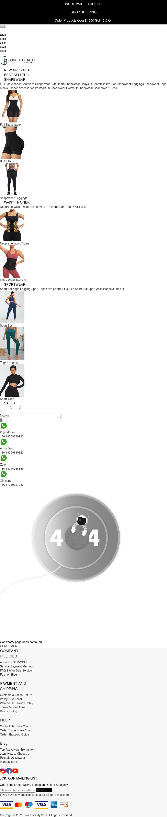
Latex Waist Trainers (44, 207)
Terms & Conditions (12, 707)
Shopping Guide (18, 734)
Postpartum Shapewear (50, 88)
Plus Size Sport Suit (75, 289)
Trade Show (16, 730)
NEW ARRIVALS (16, 70)
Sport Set (6, 289)
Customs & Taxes (11, 695)
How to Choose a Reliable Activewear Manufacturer (15, 757)
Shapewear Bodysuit (78, 84)
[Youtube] (15, 771)
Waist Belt (79, 207)
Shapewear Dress (105, 88)
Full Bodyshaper (10, 84)
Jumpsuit (118, 289)
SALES (9, 403)
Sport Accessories (100, 289)
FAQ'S (4, 670)
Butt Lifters (58, 84)
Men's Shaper (9, 88)
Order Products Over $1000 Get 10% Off (83, 20)
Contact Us (7, 726)
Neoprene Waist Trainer (15, 207)
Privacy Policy (24, 703)
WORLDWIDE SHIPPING (83, 4)
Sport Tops (38, 289)
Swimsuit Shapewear (79, 88)
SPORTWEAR (14, 284)
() (11, 407)
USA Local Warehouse (11, 701)
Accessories (26, 88)
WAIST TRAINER (17, 202)
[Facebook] (9, 771)
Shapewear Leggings (130, 84)
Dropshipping (8, 711)
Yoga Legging (22, 289)
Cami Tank (65, 207)
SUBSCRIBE (44, 790)
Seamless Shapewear (36, 84)
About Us (6, 662)
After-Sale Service (20, 670)
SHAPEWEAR (14, 79)
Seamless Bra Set (104, 84)
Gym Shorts (54, 289)
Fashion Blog (8, 674)
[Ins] (3, 771)
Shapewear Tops (155, 84)
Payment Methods (22, 666)
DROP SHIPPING (83, 12)
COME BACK (8, 646)
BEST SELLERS (16, 74)
